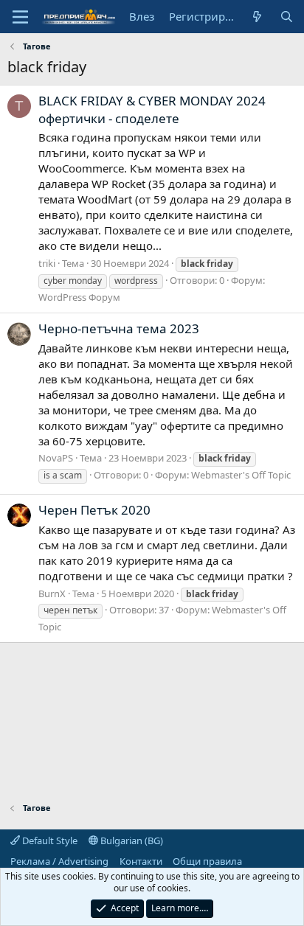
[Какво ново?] (257, 16)
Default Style (48, 840)
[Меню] (20, 17)
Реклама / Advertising (59, 861)
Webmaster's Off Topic (241, 474)
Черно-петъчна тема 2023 (118, 328)
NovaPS (55, 457)
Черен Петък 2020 (94, 509)
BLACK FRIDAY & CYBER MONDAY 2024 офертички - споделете (152, 109)
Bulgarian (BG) (130, 840)
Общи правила (207, 861)
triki (46, 263)
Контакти (141, 861)
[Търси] (286, 16)
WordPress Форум (79, 297)
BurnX (52, 593)
